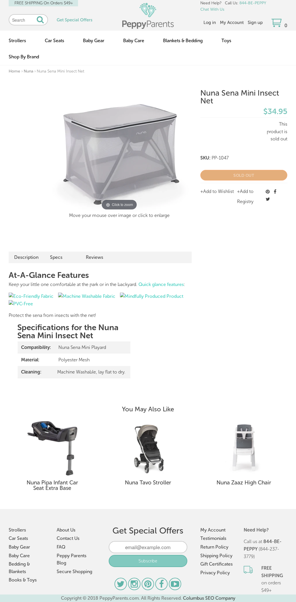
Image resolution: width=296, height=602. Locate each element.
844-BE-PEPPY (252, 3)
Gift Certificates (216, 564)
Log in (210, 22)
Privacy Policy (215, 572)
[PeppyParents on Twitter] (121, 585)
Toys (226, 40)
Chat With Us (212, 9)
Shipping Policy (216, 555)
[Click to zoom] (119, 150)
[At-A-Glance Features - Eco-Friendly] (31, 296)
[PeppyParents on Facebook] (162, 585)
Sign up (255, 22)
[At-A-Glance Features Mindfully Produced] (151, 296)
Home (14, 71)
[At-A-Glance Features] (21, 304)
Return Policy (214, 547)
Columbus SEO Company (209, 598)
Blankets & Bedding (183, 40)
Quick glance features (161, 284)
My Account (232, 22)
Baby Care (133, 40)
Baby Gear (93, 40)
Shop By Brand (24, 57)
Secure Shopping (74, 571)
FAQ (61, 547)
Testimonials (213, 538)
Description (26, 257)
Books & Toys (23, 580)
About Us (66, 530)
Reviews (94, 257)
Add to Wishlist (218, 191)
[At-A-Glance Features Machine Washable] (86, 296)
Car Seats (54, 40)
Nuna (28, 71)
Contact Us (68, 538)
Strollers (17, 40)
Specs (56, 257)
